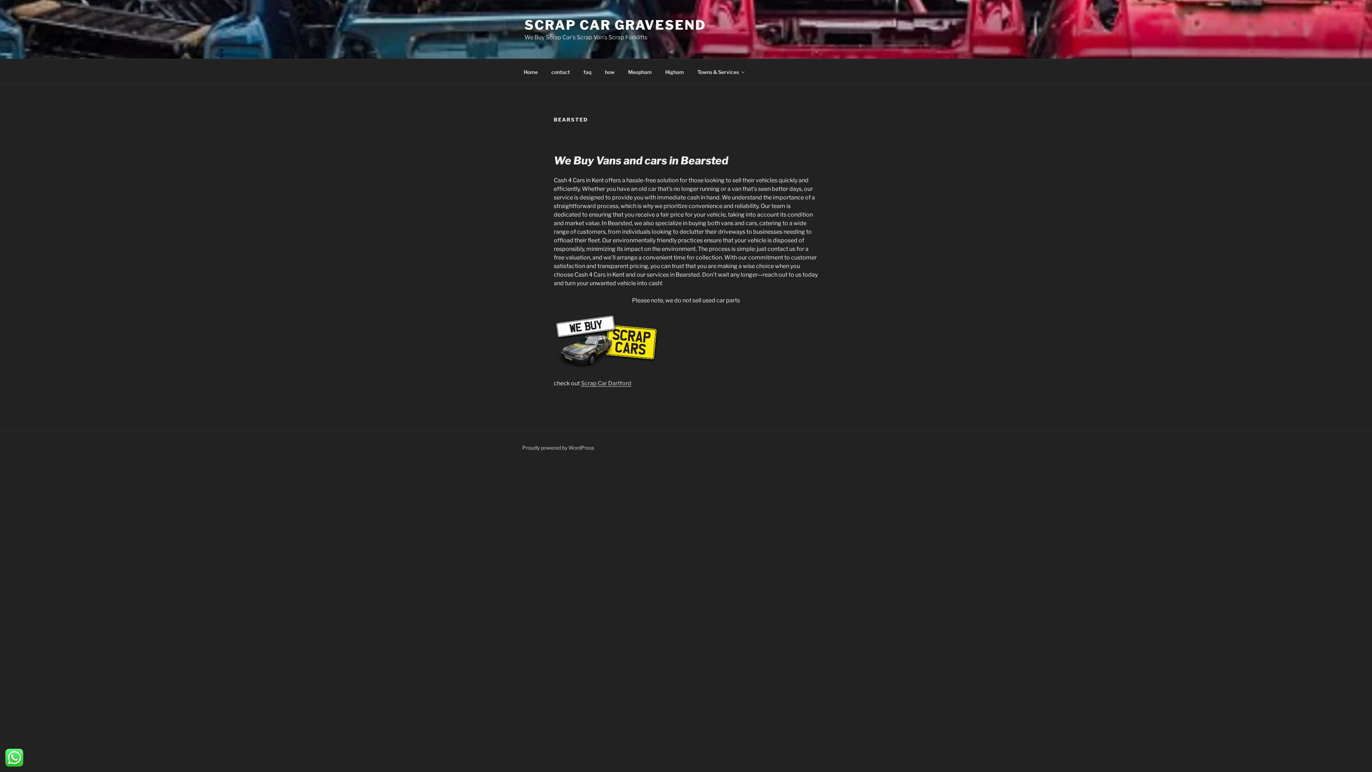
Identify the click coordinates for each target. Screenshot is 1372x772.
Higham (674, 72)
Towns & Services (718, 72)
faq (587, 72)
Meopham (640, 72)
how (610, 72)
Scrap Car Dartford (606, 383)
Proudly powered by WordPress (558, 448)
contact (560, 72)
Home (531, 72)
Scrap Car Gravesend (615, 25)
